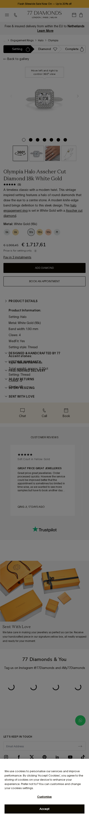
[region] (44, 788)
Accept (44, 808)
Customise (44, 796)
